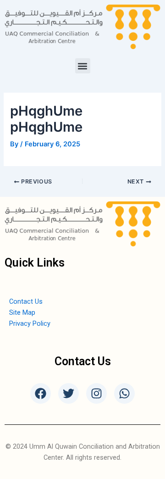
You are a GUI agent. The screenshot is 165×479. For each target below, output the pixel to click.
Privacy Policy (29, 323)
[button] (82, 65)
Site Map (22, 312)
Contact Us (26, 301)
